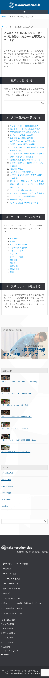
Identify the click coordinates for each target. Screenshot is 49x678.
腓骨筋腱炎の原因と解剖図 (21, 138)
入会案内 (4, 506)
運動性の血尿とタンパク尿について (25, 160)
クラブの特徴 (6, 480)
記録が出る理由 (7, 486)
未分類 (13, 263)
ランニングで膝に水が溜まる (22, 190)
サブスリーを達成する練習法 (22, 135)
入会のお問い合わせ (11, 598)
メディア (13, 254)
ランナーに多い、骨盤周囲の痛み (24, 126)
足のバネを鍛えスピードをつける (24, 203)
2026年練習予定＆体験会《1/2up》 (25, 132)
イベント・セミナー (18, 245)
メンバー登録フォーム (12, 608)
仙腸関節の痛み (16, 169)
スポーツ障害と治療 (18, 248)
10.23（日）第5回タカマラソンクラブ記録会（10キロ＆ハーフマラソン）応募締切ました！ (27, 184)
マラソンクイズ (16, 251)
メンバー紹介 (6, 500)
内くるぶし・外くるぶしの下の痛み (25, 129)
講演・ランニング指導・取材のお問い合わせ (22, 603)
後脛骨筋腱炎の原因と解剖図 (22, 144)
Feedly (6, 655)
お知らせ (13, 241)
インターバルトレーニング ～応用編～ (27, 193)
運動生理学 (14, 269)
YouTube (13, 238)
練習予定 (7, 593)
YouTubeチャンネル (11, 584)
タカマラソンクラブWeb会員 (15, 564)
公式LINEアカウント (12, 589)
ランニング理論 (16, 257)
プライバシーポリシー (12, 613)
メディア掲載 (6, 493)
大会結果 (13, 260)
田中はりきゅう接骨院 (38, 552)
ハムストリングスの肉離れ (21, 172)
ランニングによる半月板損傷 (22, 196)
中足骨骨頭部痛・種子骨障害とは (24, 141)
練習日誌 (13, 266)
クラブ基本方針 (7, 473)
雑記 (12, 272)
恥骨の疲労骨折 (16, 200)
